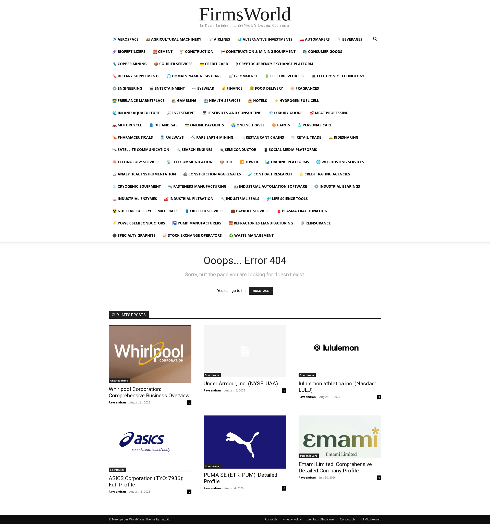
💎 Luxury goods (285, 112)
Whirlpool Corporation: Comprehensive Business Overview (149, 392)
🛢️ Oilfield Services (204, 210)
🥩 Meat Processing (329, 112)
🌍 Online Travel (248, 125)
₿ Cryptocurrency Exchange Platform (274, 63)
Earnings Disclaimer (321, 519)
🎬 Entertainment (167, 88)
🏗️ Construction (196, 51)
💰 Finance (231, 88)
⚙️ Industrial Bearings (337, 186)
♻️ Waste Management (251, 235)
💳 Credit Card (214, 63)
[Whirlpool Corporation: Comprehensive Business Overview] (150, 354)
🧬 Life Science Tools (287, 198)
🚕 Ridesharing (343, 137)
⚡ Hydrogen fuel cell (296, 100)
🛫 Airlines (219, 39)
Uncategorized (119, 380)
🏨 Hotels (257, 100)
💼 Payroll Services (250, 210)
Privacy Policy (292, 519)
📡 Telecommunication (190, 161)
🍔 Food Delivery (266, 88)
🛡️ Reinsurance (315, 223)
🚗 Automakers (315, 39)
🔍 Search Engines (194, 149)
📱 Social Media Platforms (290, 149)
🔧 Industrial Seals (239, 198)
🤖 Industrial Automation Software (270, 186)
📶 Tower (249, 161)
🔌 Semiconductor (237, 149)
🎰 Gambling (184, 100)
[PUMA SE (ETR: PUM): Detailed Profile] (245, 442)
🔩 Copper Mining (129, 63)
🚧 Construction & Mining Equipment (258, 51)
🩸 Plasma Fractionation (302, 210)
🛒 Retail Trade (306, 137)
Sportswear (212, 375)
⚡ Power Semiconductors (138, 223)
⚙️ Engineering (127, 88)
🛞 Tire (226, 161)
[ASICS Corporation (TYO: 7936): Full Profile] (150, 443)
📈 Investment (181, 112)
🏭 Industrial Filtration (188, 198)
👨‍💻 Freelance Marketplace (138, 100)
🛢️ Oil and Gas (163, 125)
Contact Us (348, 519)
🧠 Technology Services (136, 161)
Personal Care (308, 455)
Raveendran (117, 402)
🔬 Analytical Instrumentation (144, 174)
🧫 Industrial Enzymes (134, 198)
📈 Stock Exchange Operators (192, 235)
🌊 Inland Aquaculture (136, 112)
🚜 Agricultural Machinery (173, 39)
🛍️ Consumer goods (322, 51)
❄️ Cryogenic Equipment (136, 186)
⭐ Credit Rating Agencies (324, 174)
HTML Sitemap (370, 519)
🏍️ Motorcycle (127, 125)
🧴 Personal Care (314, 125)
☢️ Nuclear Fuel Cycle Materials (145, 210)
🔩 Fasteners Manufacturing (197, 186)
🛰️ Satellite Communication (140, 149)
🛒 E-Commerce (243, 76)
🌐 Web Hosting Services (340, 161)
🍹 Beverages (349, 39)
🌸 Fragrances (304, 88)
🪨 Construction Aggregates (212, 174)
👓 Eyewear (203, 88)
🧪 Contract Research (270, 174)
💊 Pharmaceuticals (132, 137)
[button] (375, 39)
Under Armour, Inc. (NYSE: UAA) (241, 383)
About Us (271, 519)
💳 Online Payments (204, 125)
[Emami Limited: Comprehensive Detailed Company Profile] (340, 436)
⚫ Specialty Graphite (133, 235)
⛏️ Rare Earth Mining (212, 137)
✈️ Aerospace (125, 39)
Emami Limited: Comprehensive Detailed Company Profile (335, 467)
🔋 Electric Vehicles (284, 76)
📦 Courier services (173, 63)
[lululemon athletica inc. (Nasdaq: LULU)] (340, 351)
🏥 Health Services (222, 100)
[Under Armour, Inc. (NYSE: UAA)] (245, 351)
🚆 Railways (172, 137)
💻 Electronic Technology (338, 76)
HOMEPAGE (261, 291)
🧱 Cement (163, 51)
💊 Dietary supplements (136, 76)
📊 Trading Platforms (287, 161)
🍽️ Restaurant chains (262, 137)
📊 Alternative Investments (264, 39)
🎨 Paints (281, 125)
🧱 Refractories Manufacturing (260, 223)
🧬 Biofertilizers (128, 51)
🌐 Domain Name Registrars (194, 76)
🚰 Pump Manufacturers (196, 223)
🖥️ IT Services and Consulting (232, 112)
